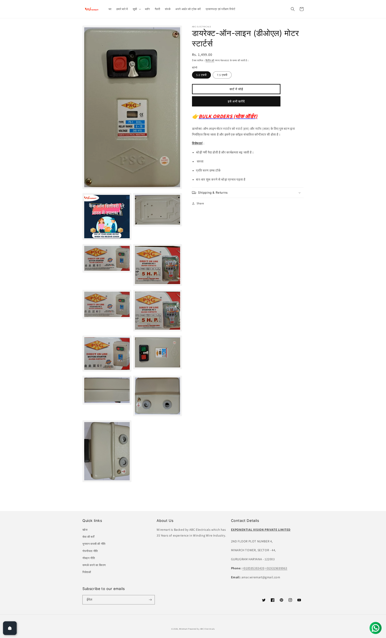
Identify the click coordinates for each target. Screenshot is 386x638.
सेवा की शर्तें (88, 537)
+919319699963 (276, 568)
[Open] (10, 628)
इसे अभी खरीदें (236, 101)
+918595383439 (253, 568)
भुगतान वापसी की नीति (94, 544)
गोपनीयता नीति (90, 551)
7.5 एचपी (222, 75)
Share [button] (200, 203)
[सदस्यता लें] (150, 599)
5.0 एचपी (201, 75)
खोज (84, 530)
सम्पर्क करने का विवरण (94, 565)
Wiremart (183, 629)
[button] (136, 9)
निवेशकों (86, 572)
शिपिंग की (209, 60)
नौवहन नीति (88, 558)
